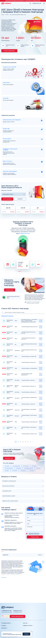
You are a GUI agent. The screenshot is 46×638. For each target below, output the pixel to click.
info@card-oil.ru (17, 610)
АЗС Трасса (32, 470)
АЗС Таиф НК (14, 470)
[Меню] (44, 3)
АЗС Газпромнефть (16, 466)
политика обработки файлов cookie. (14, 634)
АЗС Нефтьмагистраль (28, 468)
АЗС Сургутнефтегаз (9, 468)
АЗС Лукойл (7, 466)
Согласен (26, 634)
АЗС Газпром (18, 468)
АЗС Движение (23, 470)
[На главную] (6, 3)
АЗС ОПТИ (38, 468)
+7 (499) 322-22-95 (6, 610)
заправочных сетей (25, 233)
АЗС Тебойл (34, 466)
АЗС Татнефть (26, 466)
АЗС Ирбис (7, 470)
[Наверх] (43, 635)
